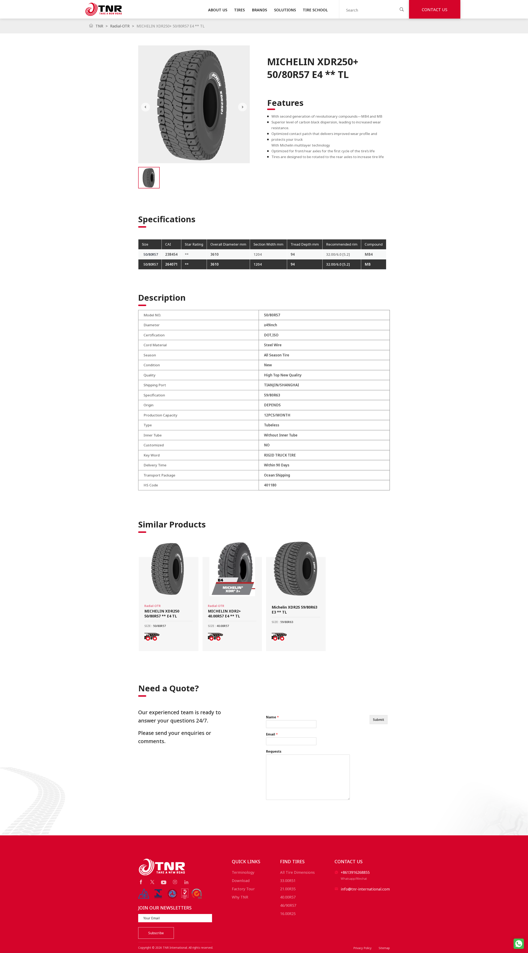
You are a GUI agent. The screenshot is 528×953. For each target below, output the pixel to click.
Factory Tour (243, 888)
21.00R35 (288, 888)
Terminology (243, 872)
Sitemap (384, 948)
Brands (259, 9)
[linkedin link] (186, 882)
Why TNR (240, 897)
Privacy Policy (362, 948)
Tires (239, 9)
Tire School (315, 9)
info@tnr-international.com (365, 889)
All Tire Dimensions (297, 872)
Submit (378, 719)
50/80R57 (151, 254)
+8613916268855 (355, 872)
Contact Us (434, 9)
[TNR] (103, 9)
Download (241, 880)
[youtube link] (163, 882)
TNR (99, 26)
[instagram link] (175, 882)
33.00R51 (288, 880)
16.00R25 (288, 913)
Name (272, 717)
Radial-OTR (120, 26)
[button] (145, 107)
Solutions (285, 9)
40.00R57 (288, 897)
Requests (273, 751)
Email (272, 734)
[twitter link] (152, 882)
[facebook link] (141, 882)
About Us (217, 9)
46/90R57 (288, 905)
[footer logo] (162, 867)
